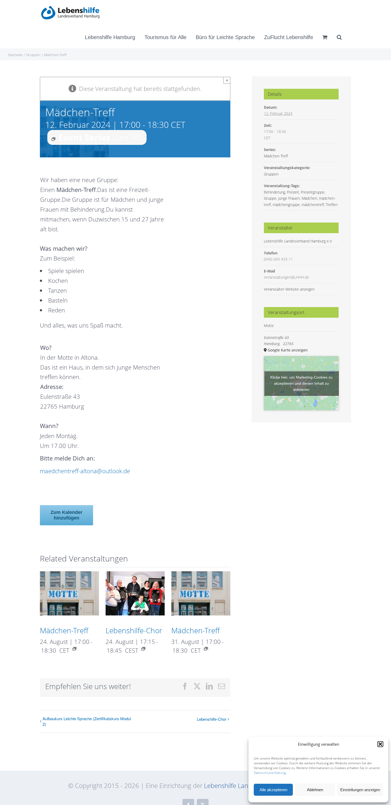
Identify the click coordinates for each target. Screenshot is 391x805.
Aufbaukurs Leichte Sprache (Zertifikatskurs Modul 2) (87, 721)
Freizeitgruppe (313, 192)
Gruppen (271, 174)
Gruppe (270, 198)
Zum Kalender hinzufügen (66, 515)
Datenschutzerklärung (270, 772)
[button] (380, 744)
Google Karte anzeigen (288, 350)
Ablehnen (315, 789)
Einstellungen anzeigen (360, 789)
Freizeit (293, 192)
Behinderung (274, 192)
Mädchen (309, 198)
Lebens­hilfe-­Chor (134, 630)
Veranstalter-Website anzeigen (289, 289)
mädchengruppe (286, 204)
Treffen (332, 204)
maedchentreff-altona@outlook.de (85, 471)
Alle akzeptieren (273, 789)
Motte (269, 325)
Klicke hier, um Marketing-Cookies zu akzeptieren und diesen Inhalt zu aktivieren (301, 383)
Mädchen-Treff (64, 630)
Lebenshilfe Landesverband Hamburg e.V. (298, 241)
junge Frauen (289, 198)
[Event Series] (74, 648)
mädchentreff (313, 204)
